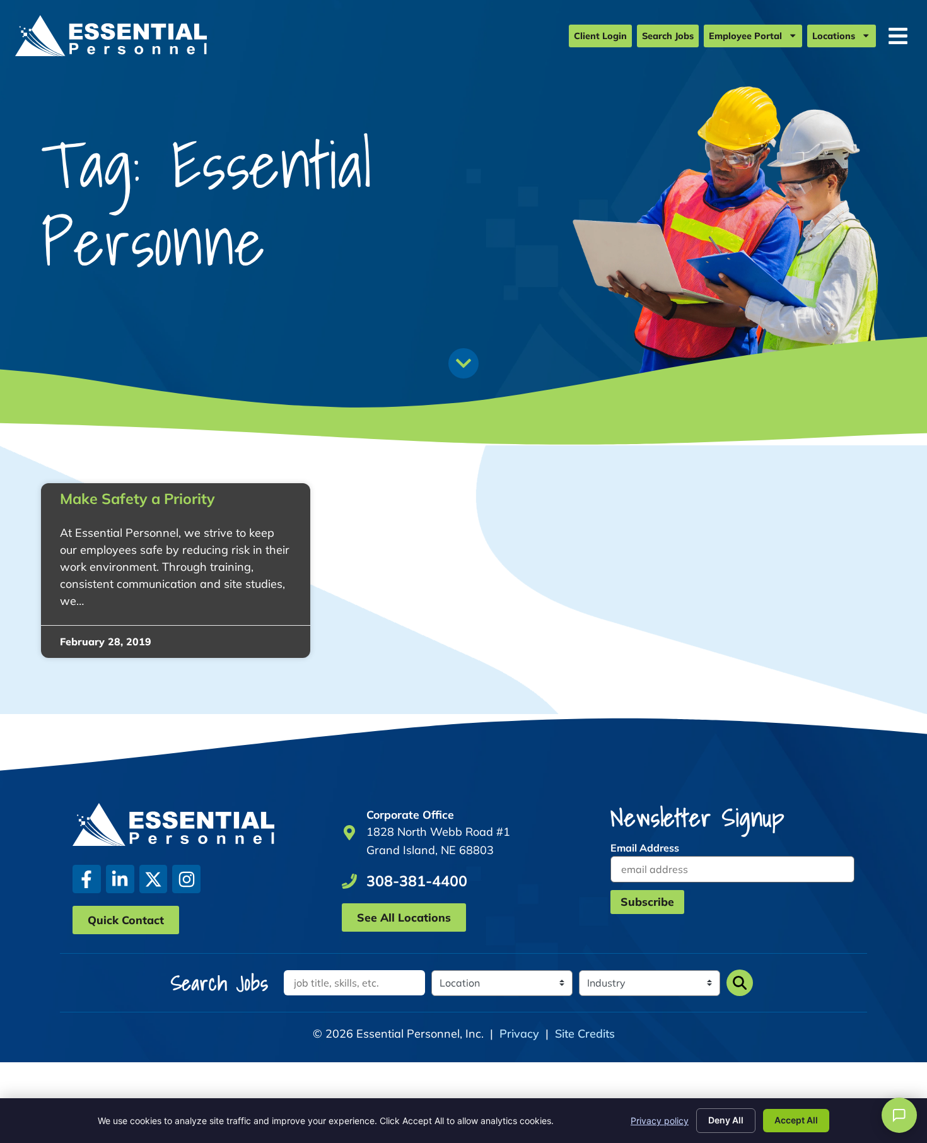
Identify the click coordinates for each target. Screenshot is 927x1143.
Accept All (796, 1120)
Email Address (644, 848)
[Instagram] (186, 879)
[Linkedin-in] (120, 879)
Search (739, 983)
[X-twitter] (153, 879)
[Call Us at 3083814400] (349, 881)
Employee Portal (745, 36)
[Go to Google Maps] (349, 832)
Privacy (519, 1033)
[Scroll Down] (463, 363)
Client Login (600, 36)
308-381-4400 (416, 881)
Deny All (725, 1120)
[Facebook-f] (87, 879)
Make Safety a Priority (137, 498)
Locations (833, 36)
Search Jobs (668, 36)
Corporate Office (410, 814)
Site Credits (585, 1033)
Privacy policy (660, 1120)
